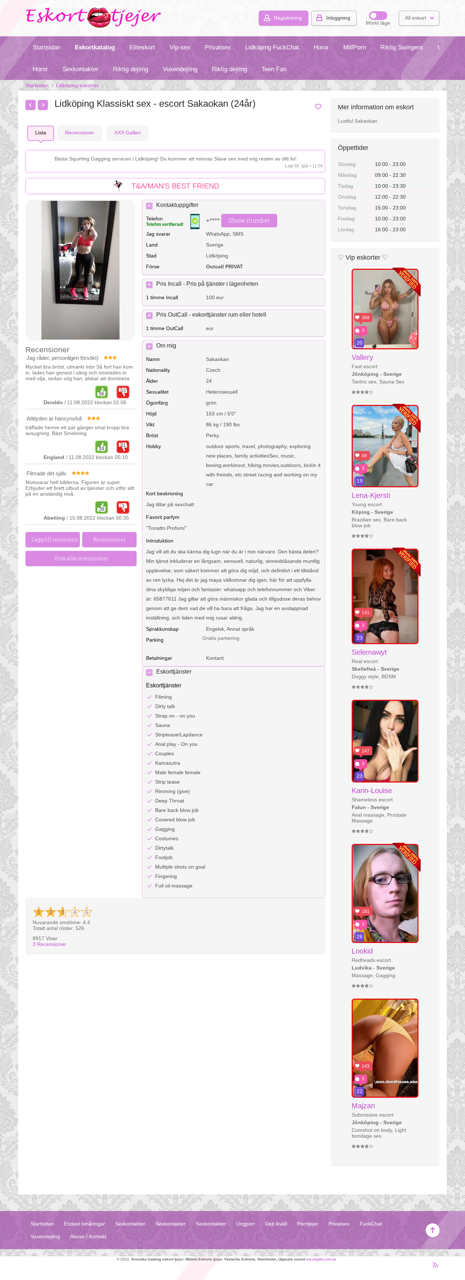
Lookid (362, 951)
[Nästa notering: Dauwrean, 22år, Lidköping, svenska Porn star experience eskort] (43, 105)
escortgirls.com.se (321, 1259)
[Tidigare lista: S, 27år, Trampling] (30, 105)
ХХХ (127, 132)
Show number (249, 220)
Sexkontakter (80, 69)
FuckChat (371, 1224)
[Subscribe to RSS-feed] (433, 1268)
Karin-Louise (372, 791)
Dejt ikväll (276, 1224)
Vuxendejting (180, 69)
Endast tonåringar (84, 1224)
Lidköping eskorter (77, 85)
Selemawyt (369, 652)
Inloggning (338, 18)
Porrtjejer (307, 1224)
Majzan (363, 1106)
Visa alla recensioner (81, 558)
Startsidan (46, 47)
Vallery (362, 357)
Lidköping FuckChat (272, 47)
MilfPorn (354, 47)
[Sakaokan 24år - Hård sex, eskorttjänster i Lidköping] (80, 271)
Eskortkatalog (95, 47)
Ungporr (245, 1224)
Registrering (288, 18)
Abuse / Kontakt (88, 1236)
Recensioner (49, 944)
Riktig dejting (130, 69)
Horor (321, 47)
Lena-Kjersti (371, 495)
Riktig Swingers (401, 47)
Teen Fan (274, 69)
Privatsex (218, 47)
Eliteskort (142, 47)
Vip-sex (180, 47)
